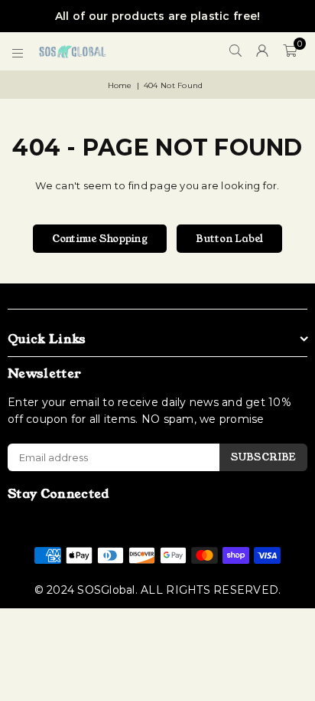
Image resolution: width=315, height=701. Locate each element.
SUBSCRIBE (263, 457)
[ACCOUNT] (262, 51)
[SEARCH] (235, 51)
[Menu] (18, 51)
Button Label (229, 238)
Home (120, 85)
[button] (290, 51)
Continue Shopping (100, 238)
